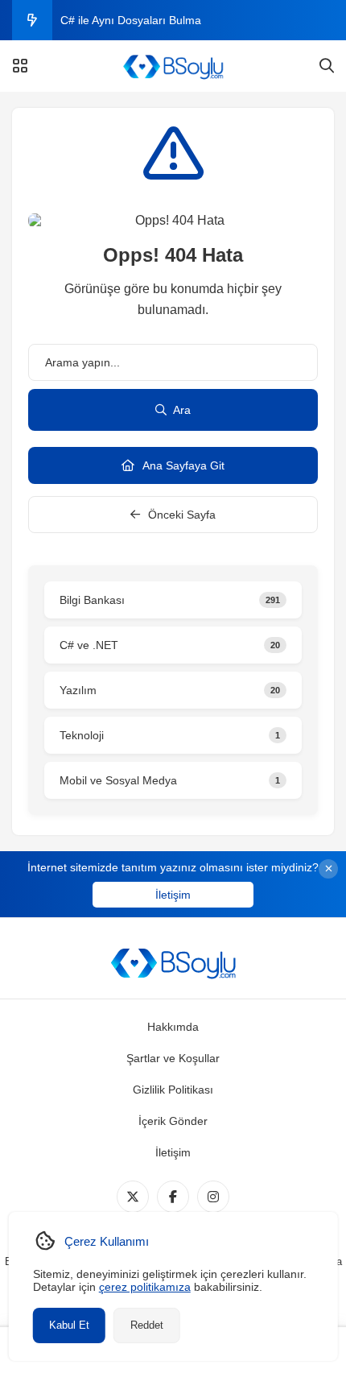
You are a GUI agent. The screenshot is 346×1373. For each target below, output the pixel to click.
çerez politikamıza (145, 1286)
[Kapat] (328, 869)
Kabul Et (69, 1325)
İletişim (173, 894)
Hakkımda (173, 1026)
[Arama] (326, 66)
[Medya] (133, 1197)
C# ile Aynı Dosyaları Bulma (130, 20)
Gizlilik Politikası (173, 1089)
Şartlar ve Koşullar (173, 1058)
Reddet (146, 1325)
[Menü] (20, 66)
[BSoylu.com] (173, 66)
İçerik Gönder (173, 1121)
